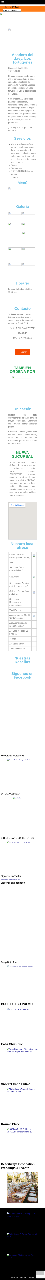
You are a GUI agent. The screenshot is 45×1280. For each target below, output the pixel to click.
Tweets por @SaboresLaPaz (10, 879)
